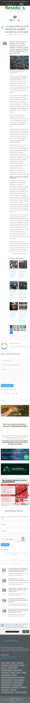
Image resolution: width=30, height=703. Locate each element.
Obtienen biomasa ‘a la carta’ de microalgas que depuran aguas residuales (18, 579)
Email (2, 518)
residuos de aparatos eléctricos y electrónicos (13, 677)
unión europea (5, 689)
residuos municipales (7, 682)
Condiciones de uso (14, 701)
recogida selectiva (6, 675)
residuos (14, 675)
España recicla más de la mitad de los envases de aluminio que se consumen (23, 295)
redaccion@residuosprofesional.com (9, 656)
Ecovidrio (22, 665)
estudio (25, 145)
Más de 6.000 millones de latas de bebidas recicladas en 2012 (13, 295)
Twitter (13, 20)
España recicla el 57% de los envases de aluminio (13, 314)
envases (4, 667)
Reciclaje (16, 34)
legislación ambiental (7, 670)
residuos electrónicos (19, 680)
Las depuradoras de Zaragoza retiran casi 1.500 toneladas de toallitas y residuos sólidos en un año (18, 590)
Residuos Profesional (16, 336)
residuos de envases (22, 337)
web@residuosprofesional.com (8, 658)
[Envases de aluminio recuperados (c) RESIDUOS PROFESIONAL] (19, 69)
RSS (19, 20)
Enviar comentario (7, 385)
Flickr (16, 20)
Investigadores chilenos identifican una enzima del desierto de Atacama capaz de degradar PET (18, 600)
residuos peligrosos (6, 685)
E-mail (25, 346)
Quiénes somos (19, 699)
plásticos (13, 672)
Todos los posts (14, 346)
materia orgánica (18, 670)
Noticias (10, 34)
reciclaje (16, 337)
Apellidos (3, 531)
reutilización (15, 687)
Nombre (3, 524)
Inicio (6, 34)
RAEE (18, 672)
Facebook (11, 20)
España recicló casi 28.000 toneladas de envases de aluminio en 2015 (22, 274)
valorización (24, 339)
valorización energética (20, 692)
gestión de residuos (12, 667)
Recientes (15, 555)
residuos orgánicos (18, 682)
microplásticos (5, 672)
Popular (15, 559)
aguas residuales (6, 663)
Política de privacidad (9, 699)
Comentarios (15, 563)
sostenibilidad (23, 687)
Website (20, 346)
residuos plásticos (17, 685)
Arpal (22, 336)
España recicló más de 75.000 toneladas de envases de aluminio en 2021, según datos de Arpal (23, 317)
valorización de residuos (7, 692)
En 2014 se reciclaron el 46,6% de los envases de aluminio (13, 273)
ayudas (13, 663)
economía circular (13, 665)
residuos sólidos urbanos (15, 339)
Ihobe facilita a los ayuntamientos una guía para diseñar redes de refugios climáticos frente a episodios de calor (18, 610)
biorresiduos (20, 663)
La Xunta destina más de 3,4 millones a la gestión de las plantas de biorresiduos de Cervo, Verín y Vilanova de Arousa (18, 570)
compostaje (4, 665)
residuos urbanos (6, 687)
